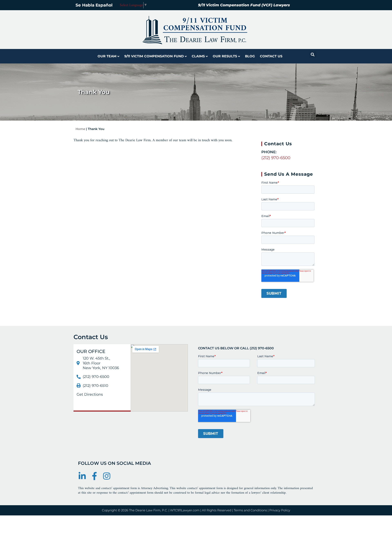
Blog (250, 56)
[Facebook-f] (94, 476)
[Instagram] (106, 476)
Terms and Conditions (250, 510)
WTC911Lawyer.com (184, 510)
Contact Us (271, 56)
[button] (312, 54)
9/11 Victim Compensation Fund (154, 56)
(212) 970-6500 (275, 157)
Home (80, 129)
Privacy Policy (279, 510)
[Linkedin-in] (82, 476)
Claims (198, 56)
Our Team (107, 56)
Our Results (225, 56)
